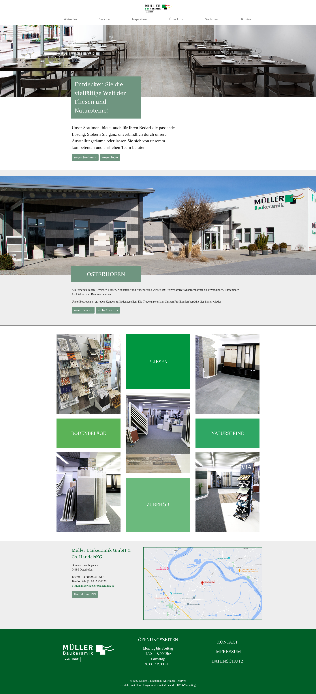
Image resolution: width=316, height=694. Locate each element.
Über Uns (176, 19)
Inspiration (139, 19)
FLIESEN (158, 361)
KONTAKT (227, 642)
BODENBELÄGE (88, 433)
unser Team (110, 157)
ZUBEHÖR (158, 504)
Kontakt (246, 19)
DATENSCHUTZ (227, 661)
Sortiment (212, 19)
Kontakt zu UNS (85, 594)
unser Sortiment (85, 157)
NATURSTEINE (227, 433)
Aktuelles (70, 19)
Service (104, 19)
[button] (23, 60)
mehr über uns (108, 310)
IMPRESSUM (227, 651)
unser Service (83, 310)
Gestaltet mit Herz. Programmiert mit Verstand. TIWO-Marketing (158, 685)
